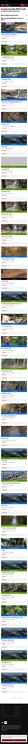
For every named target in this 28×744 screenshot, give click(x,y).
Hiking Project (17, 710)
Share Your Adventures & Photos (7, 716)
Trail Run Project (17, 712)
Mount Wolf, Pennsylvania (9, 15)
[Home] (6, 5)
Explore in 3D (4, 41)
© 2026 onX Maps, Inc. (11, 742)
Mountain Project (17, 706)
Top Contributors (4, 714)
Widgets (2, 710)
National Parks (17, 716)
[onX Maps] (4, 723)
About (2, 706)
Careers (2, 733)
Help (2, 708)
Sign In (22, 5)
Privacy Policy (9, 737)
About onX (3, 731)
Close (14, 740)
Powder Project (17, 714)
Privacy (20, 742)
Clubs (2, 712)
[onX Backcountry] (5, 1)
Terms (17, 742)
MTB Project (16, 708)
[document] (14, 738)
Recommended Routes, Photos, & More (12, 18)
